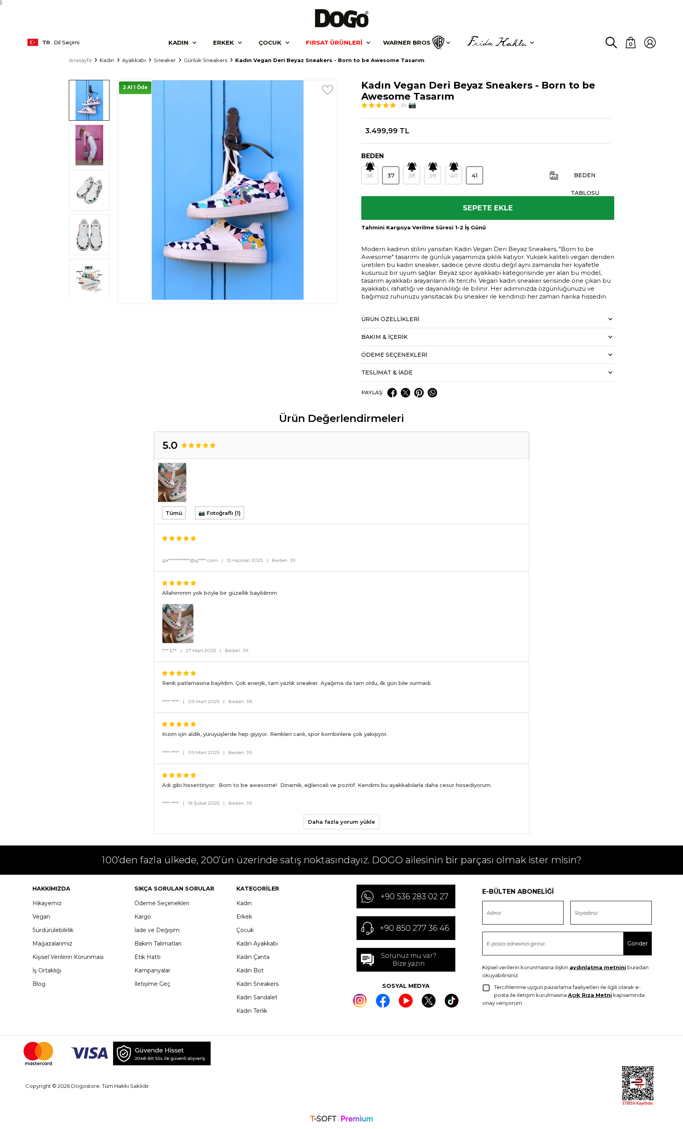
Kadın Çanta (253, 957)
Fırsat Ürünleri (334, 42)
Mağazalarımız (52, 943)
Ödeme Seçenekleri (161, 903)
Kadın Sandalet (256, 997)
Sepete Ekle (488, 208)
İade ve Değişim (156, 930)
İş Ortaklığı (46, 970)
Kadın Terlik (251, 1010)
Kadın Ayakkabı (257, 943)
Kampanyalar (152, 970)
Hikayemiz (47, 903)
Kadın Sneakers (257, 983)
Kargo (142, 916)
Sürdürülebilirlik (53, 930)
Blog (38, 983)
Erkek (223, 42)
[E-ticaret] (341, 1119)
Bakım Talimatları (157, 943)
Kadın (178, 42)
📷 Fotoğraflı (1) (219, 513)
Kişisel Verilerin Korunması (68, 957)
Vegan (41, 916)
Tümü (174, 513)
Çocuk (269, 42)
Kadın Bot (250, 970)
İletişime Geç (152, 983)
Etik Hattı (147, 957)
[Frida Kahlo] (496, 43)
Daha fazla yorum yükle (341, 822)
